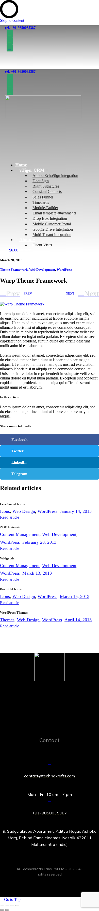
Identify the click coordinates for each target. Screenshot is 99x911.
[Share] (7, 905)
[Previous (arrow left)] (2, 910)
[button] (35, 150)
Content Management (20, 534)
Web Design (23, 511)
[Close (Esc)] (2, 905)
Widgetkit (7, 558)
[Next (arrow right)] (7, 910)
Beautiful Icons (11, 589)
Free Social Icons (12, 504)
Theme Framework (14, 269)
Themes (7, 619)
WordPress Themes (14, 612)
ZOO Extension (11, 527)
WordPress (64, 269)
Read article (9, 517)
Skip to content (12, 20)
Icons (5, 511)
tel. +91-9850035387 (20, 28)
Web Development (42, 269)
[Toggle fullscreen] (12, 905)
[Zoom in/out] (17, 905)
